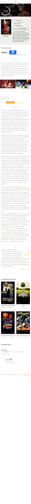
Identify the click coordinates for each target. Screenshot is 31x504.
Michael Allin (17, 29)
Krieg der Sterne (5, 219)
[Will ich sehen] (4, 303)
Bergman (3, 230)
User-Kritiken (20, 102)
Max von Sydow (12, 228)
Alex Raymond (24, 29)
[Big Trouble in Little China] (8, 321)
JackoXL (7, 359)
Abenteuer (17, 23)
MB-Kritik (10, 102)
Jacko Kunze (27, 269)
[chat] (25, 2)
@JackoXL (12, 351)
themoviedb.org (6, 17)
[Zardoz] (23, 292)
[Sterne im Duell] (23, 321)
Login (28, 1)
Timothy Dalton (24, 190)
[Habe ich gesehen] (2, 303)
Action (19, 22)
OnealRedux (4, 350)
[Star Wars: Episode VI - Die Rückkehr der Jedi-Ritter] (8, 292)
